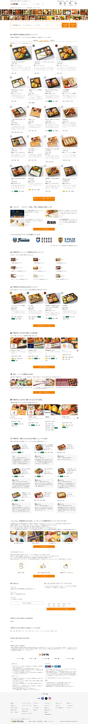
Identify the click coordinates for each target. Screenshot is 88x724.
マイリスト (75, 1)
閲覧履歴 (71, 1)
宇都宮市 (12, 621)
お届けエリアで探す (14, 707)
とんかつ (26, 631)
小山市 (11, 641)
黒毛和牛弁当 (69, 444)
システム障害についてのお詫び (16, 599)
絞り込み (59, 25)
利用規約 (56, 658)
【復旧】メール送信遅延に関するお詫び (17, 594)
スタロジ (68, 707)
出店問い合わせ (47, 709)
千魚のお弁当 (32, 181)
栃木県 (12, 638)
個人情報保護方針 (47, 714)
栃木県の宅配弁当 (29, 7)
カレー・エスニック (36, 631)
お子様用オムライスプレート (72, 648)
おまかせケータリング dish (26, 713)
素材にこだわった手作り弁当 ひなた (70, 122)
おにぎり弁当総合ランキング (62, 279)
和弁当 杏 (31, 122)
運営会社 (46, 707)
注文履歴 (26, 680)
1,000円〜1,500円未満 (44, 40)
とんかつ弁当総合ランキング (40, 271)
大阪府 (54, 603)
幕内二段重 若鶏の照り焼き (48, 469)
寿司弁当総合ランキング (62, 271)
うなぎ (55, 631)
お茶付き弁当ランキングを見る (44, 325)
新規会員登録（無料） (60, 1)
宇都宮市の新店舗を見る (44, 367)
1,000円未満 (35, 40)
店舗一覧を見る (44, 546)
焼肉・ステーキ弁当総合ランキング (19, 271)
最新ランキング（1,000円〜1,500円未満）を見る (44, 198)
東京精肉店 (14, 308)
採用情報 (45, 721)
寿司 (30, 631)
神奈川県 (64, 603)
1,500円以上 (52, 40)
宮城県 (59, 605)
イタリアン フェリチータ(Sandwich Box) (70, 93)
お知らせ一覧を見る (27, 603)
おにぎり (48, 631)
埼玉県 (69, 603)
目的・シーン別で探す (14, 712)
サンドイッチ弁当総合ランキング (41, 279)
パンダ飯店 (70, 473)
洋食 (14, 631)
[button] (65, 25)
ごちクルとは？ (44, 576)
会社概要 (29, 721)
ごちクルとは (19, 658)
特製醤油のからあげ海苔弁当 (16, 649)
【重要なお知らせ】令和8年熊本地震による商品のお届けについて (22, 588)
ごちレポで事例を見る (44, 229)
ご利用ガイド (31, 658)
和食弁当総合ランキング (17, 263)
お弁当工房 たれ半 (15, 124)
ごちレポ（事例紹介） (59, 707)
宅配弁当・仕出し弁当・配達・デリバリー (18, 7)
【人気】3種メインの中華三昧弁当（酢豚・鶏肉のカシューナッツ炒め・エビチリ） (71, 469)
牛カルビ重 (24, 444)
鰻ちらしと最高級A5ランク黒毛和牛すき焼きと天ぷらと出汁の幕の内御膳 (49, 445)
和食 (11, 631)
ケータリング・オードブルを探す (61, 609)
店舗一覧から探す (14, 709)
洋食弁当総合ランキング (39, 263)
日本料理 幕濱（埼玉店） (49, 473)
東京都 (49, 603)
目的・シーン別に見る (44, 392)
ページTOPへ (43, 693)
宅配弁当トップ (13, 705)
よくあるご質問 (45, 658)
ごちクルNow (69, 705)
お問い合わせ (69, 658)
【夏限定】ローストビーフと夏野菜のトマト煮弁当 (26, 493)
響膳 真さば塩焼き (47, 492)
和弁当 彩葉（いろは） (51, 93)
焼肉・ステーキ (21, 631)
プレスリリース (50, 721)
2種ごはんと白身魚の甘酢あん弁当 (26, 469)
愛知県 (59, 603)
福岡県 (64, 605)
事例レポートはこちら (73, 245)
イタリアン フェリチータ (17, 65)
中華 (16, 631)
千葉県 (49, 605)
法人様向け (67, 1)
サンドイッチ (43, 631)
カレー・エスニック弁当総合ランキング (20, 279)
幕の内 (52, 631)
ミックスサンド (70, 492)
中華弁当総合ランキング (62, 263)
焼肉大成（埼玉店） (26, 448)
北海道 (54, 605)
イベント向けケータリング (70, 543)
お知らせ (57, 705)
